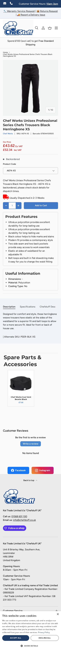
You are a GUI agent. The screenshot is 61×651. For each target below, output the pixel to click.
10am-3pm (52, 3)
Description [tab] (9, 306)
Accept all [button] (15, 638)
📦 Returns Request (47, 11)
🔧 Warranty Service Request (19, 11)
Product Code (9, 164)
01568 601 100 (19, 516)
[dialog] (30, 631)
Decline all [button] (45, 638)
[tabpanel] (30, 321)
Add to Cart (41, 205)
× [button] (58, 614)
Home (5, 52)
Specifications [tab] (27, 306)
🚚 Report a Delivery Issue (31, 14)
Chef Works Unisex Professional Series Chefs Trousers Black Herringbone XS (27, 55)
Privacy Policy (44, 632)
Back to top (29, 480)
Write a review (30, 443)
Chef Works (8, 133)
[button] (49, 28)
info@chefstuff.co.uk (24, 520)
